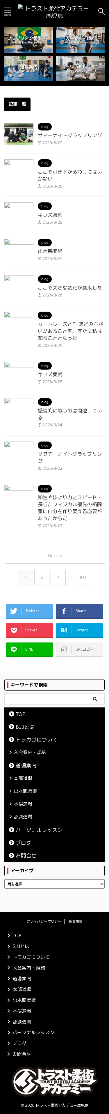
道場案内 (26, 765)
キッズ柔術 (50, 214)
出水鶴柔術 (50, 251)
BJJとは (25, 726)
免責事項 (76, 921)
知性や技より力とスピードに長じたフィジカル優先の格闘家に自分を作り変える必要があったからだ (70, 508)
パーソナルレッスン (39, 830)
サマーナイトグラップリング (70, 135)
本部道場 (23, 778)
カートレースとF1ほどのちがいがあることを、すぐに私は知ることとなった (70, 331)
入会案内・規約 (30, 752)
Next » (55, 555)
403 (82, 577)
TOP (21, 714)
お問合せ (26, 855)
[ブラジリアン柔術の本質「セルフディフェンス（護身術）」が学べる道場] (54, 11)
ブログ (23, 842)
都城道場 (23, 816)
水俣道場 (23, 804)
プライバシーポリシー (43, 921)
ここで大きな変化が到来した (70, 287)
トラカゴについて (37, 739)
